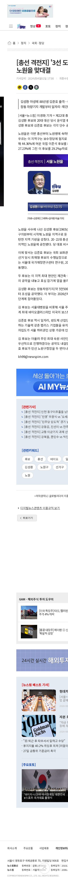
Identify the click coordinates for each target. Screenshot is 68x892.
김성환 (29, 467)
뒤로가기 (28, 517)
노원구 (44, 467)
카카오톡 (19, 87)
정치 (58, 26)
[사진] (39, 700)
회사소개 (12, 848)
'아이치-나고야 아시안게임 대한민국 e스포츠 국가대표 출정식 (44, 796)
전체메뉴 (11, 26)
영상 (33, 26)
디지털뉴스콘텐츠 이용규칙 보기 (40, 508)
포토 (48, 26)
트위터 (30, 87)
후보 (27, 459)
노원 (27, 475)
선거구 (60, 467)
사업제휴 (44, 848)
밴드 (36, 87)
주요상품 (28, 848)
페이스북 (25, 87)
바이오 (54, 459)
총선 (40, 459)
